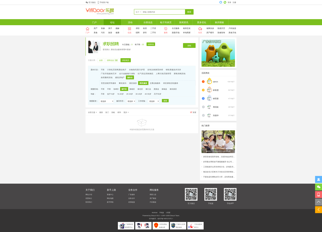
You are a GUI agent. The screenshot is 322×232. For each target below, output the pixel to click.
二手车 (153, 32)
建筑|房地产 (120, 77)
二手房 (153, 28)
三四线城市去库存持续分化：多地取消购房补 (219, 166)
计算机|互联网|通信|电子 (116, 69)
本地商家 (187, 32)
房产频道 (153, 198)
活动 (130, 22)
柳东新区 (173, 89)
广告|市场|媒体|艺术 (108, 73)
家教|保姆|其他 (179, 73)
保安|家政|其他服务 (170, 83)
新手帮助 (110, 202)
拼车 (145, 32)
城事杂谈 (210, 28)
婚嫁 (117, 28)
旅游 (110, 32)
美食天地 (232, 32)
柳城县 (164, 89)
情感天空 (221, 28)
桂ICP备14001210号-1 (165, 218)
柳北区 (140, 89)
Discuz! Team (174, 215)
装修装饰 (221, 32)
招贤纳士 (89, 198)
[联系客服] (318, 179)
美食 (95, 32)
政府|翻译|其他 (106, 77)
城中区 (124, 89)
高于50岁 (157, 94)
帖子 (137, 12)
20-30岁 (129, 94)
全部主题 (91, 112)
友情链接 (131, 202)
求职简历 (125, 60)
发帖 (189, 45)
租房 (145, 28)
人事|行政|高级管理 (163, 73)
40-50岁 (148, 94)
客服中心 (110, 194)
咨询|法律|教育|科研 (155, 69)
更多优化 (201, 22)
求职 (137, 28)
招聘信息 (112, 60)
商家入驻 (153, 194)
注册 (234, 2)
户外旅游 (232, 28)
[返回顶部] (318, 202)
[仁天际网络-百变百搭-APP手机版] (104, 11)
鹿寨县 (156, 89)
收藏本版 (151, 44)
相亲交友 (187, 28)
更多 (125, 112)
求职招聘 (111, 43)
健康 (117, 32)
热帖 (113, 112)
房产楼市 (210, 32)
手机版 (161, 212)
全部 (101, 60)
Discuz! (153, 215)
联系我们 (89, 202)
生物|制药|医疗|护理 (137, 69)
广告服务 (131, 194)
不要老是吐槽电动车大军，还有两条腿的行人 (219, 176)
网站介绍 (89, 194)
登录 (229, 2)
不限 (102, 69)
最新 (101, 112)
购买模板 (219, 22)
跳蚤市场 (175, 32)
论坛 (112, 22)
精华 (119, 112)
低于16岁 (110, 94)
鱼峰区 (116, 89)
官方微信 (92, 2)
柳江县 (148, 89)
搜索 (165, 100)
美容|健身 (143, 83)
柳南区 (132, 89)
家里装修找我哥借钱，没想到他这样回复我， (219, 156)
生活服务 (175, 28)
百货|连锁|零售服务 (108, 83)
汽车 (103, 32)
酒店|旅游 (133, 83)
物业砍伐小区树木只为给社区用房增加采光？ (219, 171)
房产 (95, 28)
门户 (94, 22)
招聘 (137, 32)
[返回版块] (318, 209)
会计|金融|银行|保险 (127, 73)
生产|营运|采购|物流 (145, 73)
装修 (103, 28)
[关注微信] (318, 187)
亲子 (110, 28)
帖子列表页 (166, 22)
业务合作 (131, 198)
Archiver (154, 212)
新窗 (194, 112)
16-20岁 (120, 94)
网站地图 (110, 198)
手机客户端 (104, 2)
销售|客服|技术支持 (173, 69)
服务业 (130, 77)
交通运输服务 (155, 83)
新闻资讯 (183, 22)
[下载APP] (318, 194)
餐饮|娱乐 (122, 83)
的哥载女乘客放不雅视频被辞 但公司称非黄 (219, 161)
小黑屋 (168, 212)
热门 (107, 112)
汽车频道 (153, 202)
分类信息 (148, 22)
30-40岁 (139, 94)
